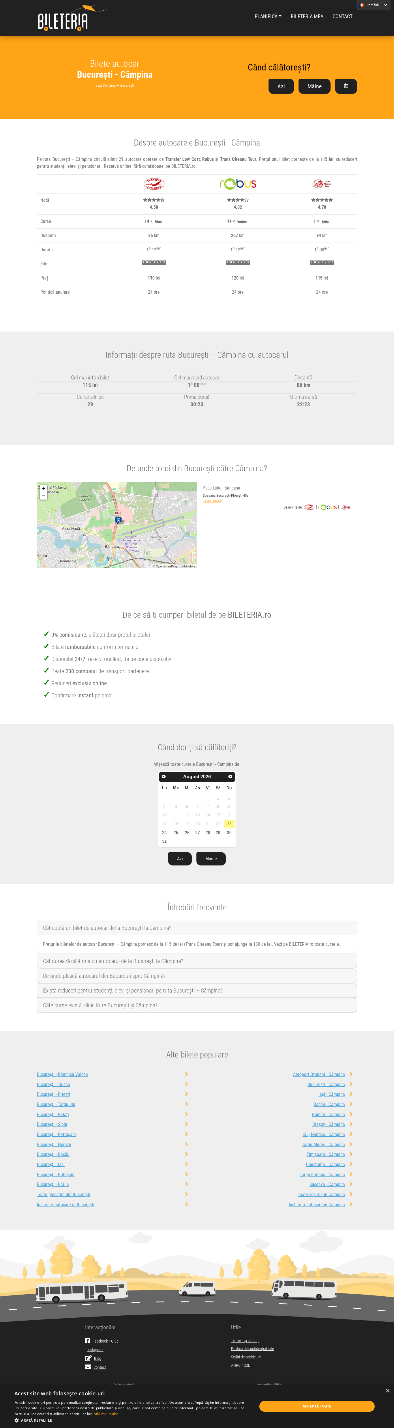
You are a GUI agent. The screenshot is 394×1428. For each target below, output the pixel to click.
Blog (97, 1358)
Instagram (95, 1349)
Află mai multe (106, 1413)
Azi (281, 86)
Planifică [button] (266, 16)
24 (164, 832)
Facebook (100, 1341)
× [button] (387, 1391)
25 (176, 832)
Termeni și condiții (245, 1340)
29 (218, 832)
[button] (132, 1420)
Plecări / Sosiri (211, 501)
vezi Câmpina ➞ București (115, 85)
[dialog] (197, 1406)
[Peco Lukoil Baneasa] (120, 521)
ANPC (236, 1365)
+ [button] (43, 488)
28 (208, 832)
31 (164, 841)
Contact (342, 16)
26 (187, 832)
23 (229, 824)
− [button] (43, 496)
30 (229, 832)
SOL (247, 1365)
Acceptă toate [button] (317, 1406)
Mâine (314, 86)
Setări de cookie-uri (246, 1357)
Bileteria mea (307, 16)
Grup (115, 1341)
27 (197, 832)
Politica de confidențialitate (252, 1348)
